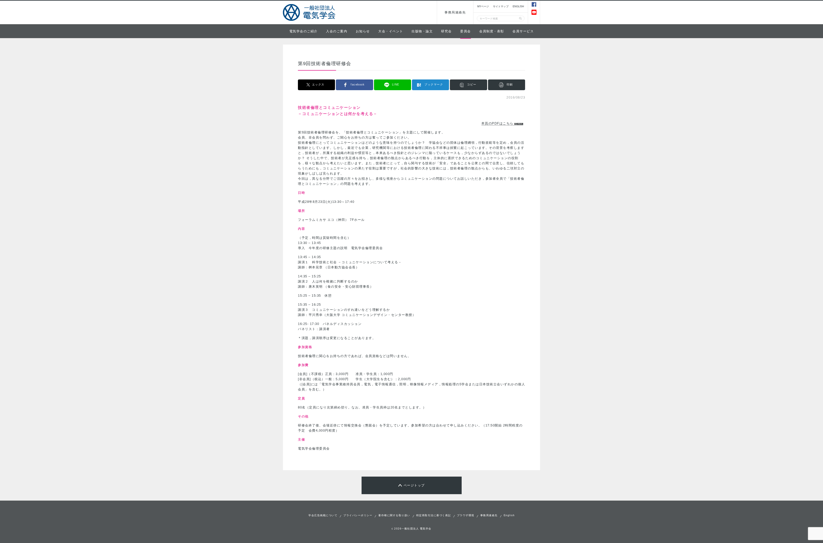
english (518, 6)
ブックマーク (433, 84)
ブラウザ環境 (465, 515)
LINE (395, 84)
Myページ (483, 6)
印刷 (510, 84)
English (509, 515)
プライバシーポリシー (357, 515)
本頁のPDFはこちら (497, 123)
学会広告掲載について (322, 515)
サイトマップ (501, 6)
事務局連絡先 (455, 12)
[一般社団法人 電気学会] (309, 12)
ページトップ (414, 485)
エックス (318, 84)
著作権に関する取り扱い (394, 515)
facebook (358, 84)
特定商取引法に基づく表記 (433, 515)
